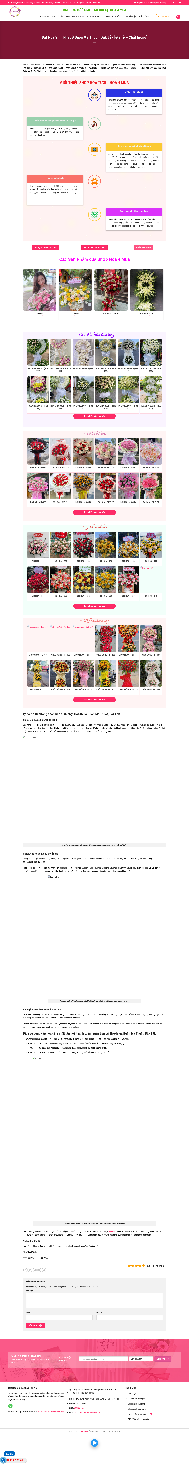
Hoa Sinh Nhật (94, 16)
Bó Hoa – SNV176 (128, 502)
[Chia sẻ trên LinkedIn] (44, 1270)
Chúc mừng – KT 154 (151, 655)
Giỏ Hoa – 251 (106, 596)
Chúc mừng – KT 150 (105, 689)
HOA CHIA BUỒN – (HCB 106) (151, 369)
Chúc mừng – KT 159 (38, 655)
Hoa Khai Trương (74, 16)
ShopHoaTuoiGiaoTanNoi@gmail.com (50, 1412)
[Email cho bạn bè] (35, 1270)
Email (99, 1313)
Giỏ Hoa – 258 (83, 561)
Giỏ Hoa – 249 (151, 596)
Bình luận (30, 1291)
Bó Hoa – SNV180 (38, 502)
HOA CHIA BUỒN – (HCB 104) (60, 407)
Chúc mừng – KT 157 (83, 655)
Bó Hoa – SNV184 (83, 467)
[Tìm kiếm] (178, 17)
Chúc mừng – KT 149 (128, 689)
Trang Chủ (44, 16)
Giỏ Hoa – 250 (128, 596)
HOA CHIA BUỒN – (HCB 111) (38, 369)
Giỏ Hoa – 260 (38, 561)
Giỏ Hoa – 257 (106, 561)
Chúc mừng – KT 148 (151, 689)
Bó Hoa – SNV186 (38, 467)
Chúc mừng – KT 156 (105, 655)
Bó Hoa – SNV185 (61, 467)
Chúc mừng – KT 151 (83, 689)
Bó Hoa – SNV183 (106, 467)
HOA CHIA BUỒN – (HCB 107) (128, 369)
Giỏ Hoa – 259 (60, 561)
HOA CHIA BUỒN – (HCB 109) (83, 369)
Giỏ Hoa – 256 (128, 561)
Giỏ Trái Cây (57, 16)
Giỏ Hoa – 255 (151, 561)
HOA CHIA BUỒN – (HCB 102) (106, 407)
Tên (28, 1313)
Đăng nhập (165, 17)
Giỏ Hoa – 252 (83, 596)
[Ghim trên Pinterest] (39, 1270)
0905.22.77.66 (79, 1408)
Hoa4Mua (84, 1431)
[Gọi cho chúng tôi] (10, 1406)
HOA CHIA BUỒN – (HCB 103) (83, 407)
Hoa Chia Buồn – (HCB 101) (128, 407)
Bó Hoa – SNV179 (61, 502)
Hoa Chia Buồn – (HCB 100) (151, 407)
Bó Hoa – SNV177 (106, 502)
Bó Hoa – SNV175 (151, 502)
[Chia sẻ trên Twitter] (30, 1270)
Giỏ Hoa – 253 (60, 596)
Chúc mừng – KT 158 (60, 655)
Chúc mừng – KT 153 (38, 689)
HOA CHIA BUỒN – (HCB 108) (106, 369)
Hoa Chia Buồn (113, 16)
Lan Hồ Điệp (130, 16)
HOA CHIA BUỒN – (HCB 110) (60, 369)
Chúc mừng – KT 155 (128, 655)
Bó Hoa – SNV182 (128, 467)
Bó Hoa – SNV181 (151, 467)
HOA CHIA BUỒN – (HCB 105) (38, 407)
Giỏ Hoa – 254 (38, 596)
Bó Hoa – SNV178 (83, 502)
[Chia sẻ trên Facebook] (25, 1270)
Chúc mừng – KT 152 (60, 689)
